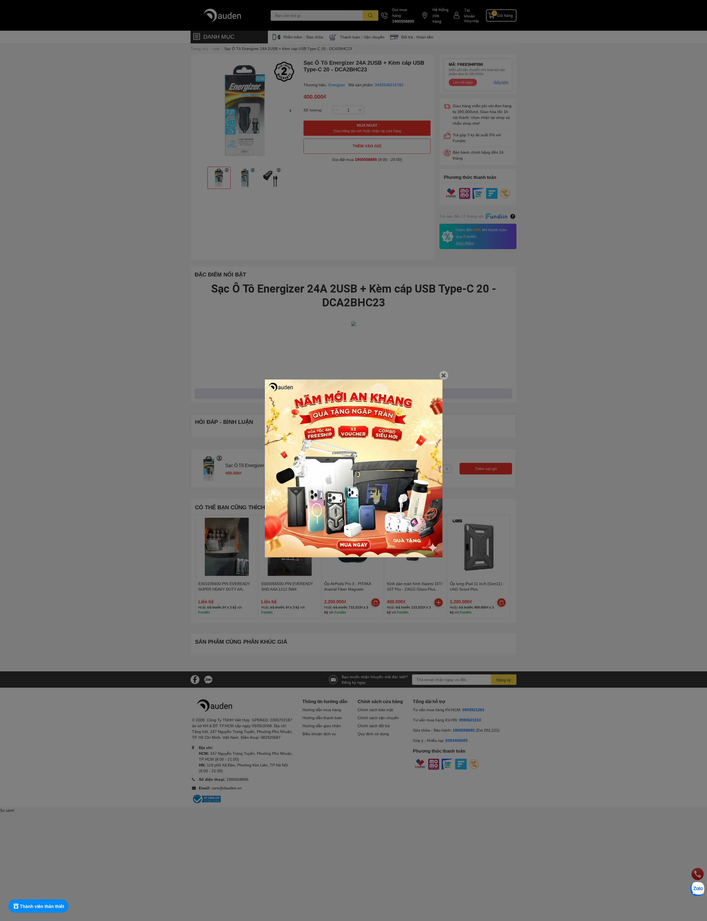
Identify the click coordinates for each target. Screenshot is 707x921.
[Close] (443, 375)
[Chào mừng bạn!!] (353, 468)
